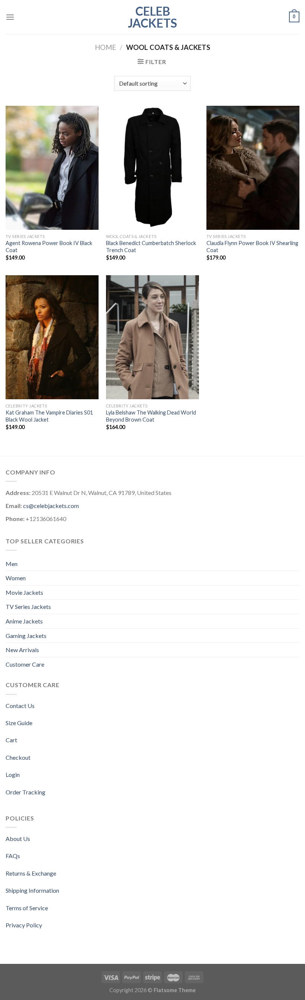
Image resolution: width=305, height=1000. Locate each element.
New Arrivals (22, 649)
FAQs (13, 855)
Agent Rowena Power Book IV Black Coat (49, 246)
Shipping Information (32, 890)
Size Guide (19, 722)
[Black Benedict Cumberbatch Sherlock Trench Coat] (152, 168)
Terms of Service (27, 907)
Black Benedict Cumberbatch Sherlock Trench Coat (151, 246)
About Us (18, 838)
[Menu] (10, 17)
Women (16, 577)
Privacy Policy (24, 924)
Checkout (18, 757)
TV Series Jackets (28, 606)
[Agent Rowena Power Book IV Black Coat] (52, 168)
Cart (11, 739)
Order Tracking (25, 792)
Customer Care (25, 664)
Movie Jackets (24, 592)
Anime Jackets (24, 621)
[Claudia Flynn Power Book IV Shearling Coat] (252, 168)
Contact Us (20, 705)
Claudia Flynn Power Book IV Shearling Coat (252, 246)
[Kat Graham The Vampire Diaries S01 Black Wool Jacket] (52, 337)
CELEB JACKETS (152, 17)
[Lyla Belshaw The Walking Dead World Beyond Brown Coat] (152, 337)
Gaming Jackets (26, 635)
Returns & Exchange (31, 873)
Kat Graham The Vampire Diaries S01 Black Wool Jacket (49, 416)
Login (13, 774)
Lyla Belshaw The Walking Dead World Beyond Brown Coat (151, 416)
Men (11, 563)
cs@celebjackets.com (51, 505)
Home (105, 47)
